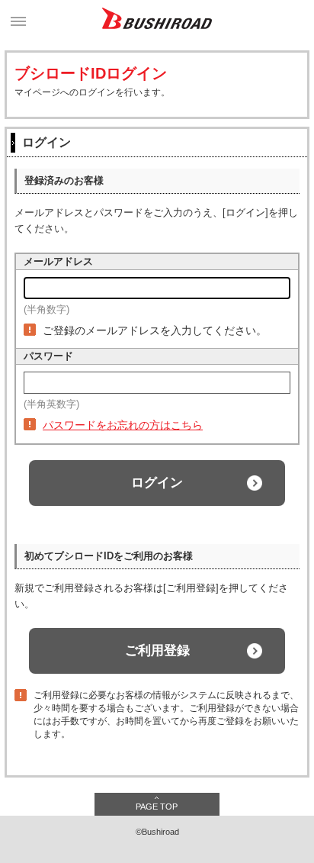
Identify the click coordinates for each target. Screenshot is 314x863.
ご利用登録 (157, 650)
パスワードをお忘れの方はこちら (123, 425)
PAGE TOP (157, 806)
